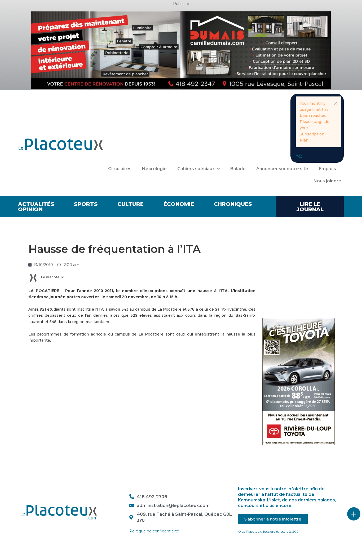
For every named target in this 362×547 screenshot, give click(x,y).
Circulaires (119, 168)
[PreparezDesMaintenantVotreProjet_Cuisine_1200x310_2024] (181, 49)
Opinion (30, 209)
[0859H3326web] (298, 381)
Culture (130, 204)
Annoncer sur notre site (282, 168)
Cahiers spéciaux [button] (196, 168)
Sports (86, 204)
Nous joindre (327, 180)
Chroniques (233, 204)
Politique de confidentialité (154, 531)
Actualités (36, 204)
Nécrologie (154, 168)
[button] (335, 103)
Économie (179, 204)
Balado (238, 168)
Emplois (327, 168)
